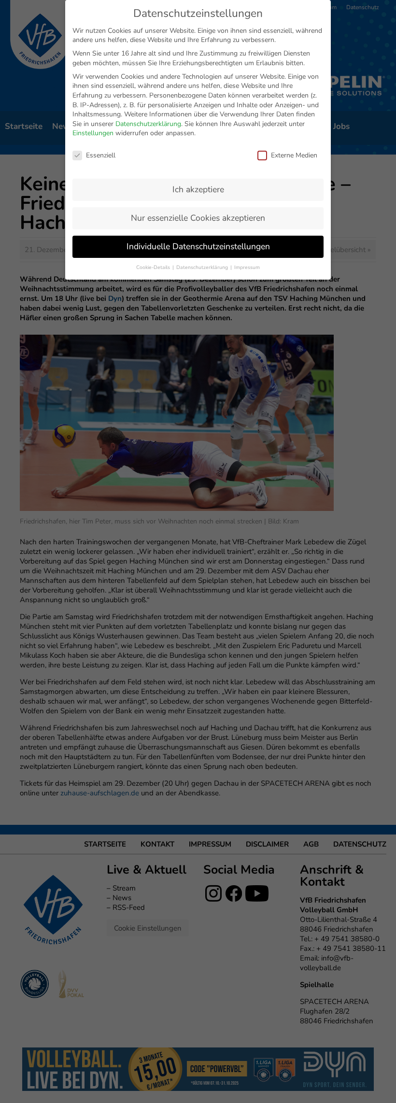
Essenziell (100, 155)
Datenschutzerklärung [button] (202, 267)
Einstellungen (92, 133)
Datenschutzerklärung (148, 123)
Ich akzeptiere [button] (198, 189)
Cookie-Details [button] (153, 267)
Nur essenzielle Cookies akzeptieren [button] (198, 218)
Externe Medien (294, 155)
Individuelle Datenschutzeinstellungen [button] (198, 246)
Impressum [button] (247, 267)
